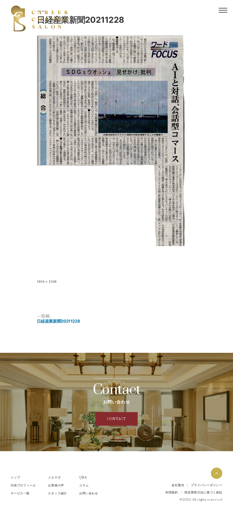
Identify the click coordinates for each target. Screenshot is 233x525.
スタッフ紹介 (57, 493)
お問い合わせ (88, 493)
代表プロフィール (23, 485)
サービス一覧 (20, 493)
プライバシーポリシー (206, 485)
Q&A (83, 477)
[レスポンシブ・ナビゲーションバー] (223, 10)
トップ (15, 477)
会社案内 (178, 485)
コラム (84, 485)
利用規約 (171, 492)
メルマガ (54, 477)
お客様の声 (56, 485)
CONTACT (116, 419)
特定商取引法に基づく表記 (203, 492)
